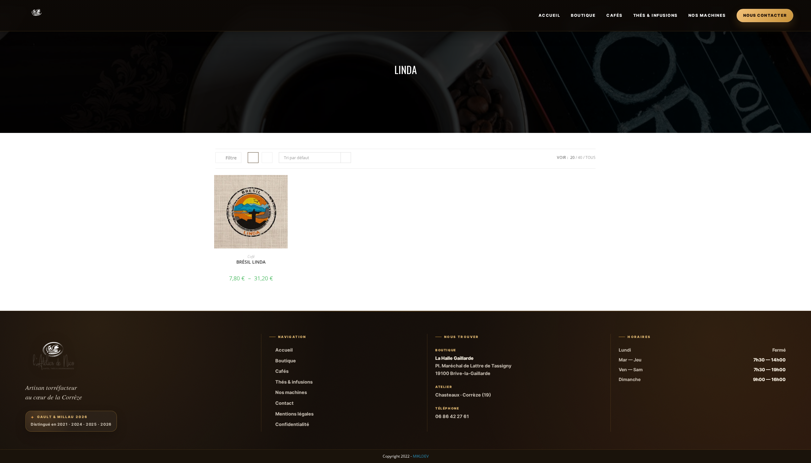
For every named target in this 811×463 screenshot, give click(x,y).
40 (580, 157)
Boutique (583, 15)
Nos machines (707, 15)
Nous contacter (765, 15)
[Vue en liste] (267, 157)
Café (250, 256)
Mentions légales (294, 414)
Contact (284, 403)
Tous (590, 157)
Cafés (614, 15)
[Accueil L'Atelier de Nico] (37, 15)
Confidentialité (292, 424)
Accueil (549, 15)
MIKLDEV (421, 456)
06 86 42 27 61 (452, 416)
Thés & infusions (655, 15)
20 (572, 157)
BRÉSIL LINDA (250, 262)
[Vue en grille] (253, 157)
